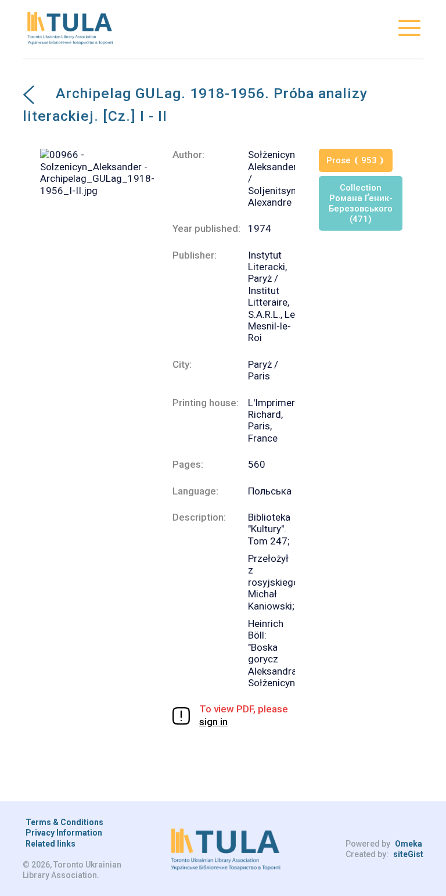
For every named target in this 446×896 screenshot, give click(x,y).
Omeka (408, 843)
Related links (50, 843)
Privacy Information (64, 832)
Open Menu (409, 28)
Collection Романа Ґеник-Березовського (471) (361, 203)
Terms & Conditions (64, 822)
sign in (213, 721)
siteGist (408, 854)
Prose (351, 160)
